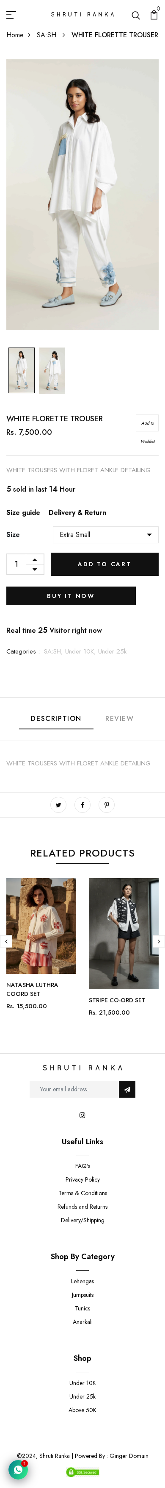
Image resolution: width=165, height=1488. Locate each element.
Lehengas (82, 1281)
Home (15, 35)
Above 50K (82, 1410)
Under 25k (112, 651)
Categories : (23, 651)
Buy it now (71, 596)
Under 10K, (81, 651)
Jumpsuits (83, 1295)
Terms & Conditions (82, 1193)
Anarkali (83, 1322)
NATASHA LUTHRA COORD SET (32, 989)
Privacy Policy (83, 1179)
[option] (21, 371)
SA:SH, (54, 651)
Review (119, 718)
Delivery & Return (77, 512)
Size (13, 535)
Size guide (23, 512)
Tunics (82, 1308)
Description (56, 718)
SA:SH (47, 35)
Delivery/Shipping (82, 1220)
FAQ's (82, 1166)
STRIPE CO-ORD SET (117, 1000)
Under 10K (82, 1383)
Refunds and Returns (82, 1206)
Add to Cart (105, 564)
